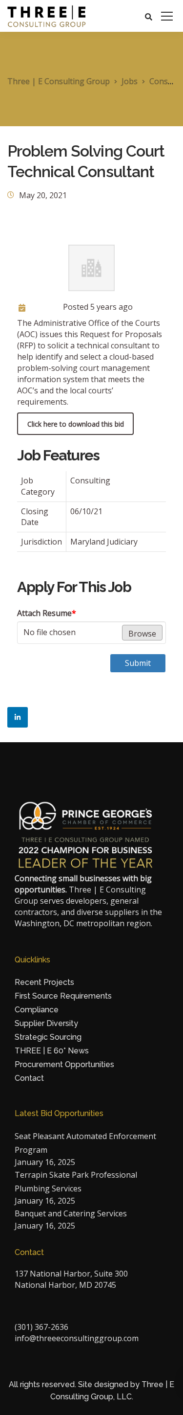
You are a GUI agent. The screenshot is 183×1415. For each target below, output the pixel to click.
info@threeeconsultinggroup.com (77, 1338)
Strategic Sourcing (48, 1037)
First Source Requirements (63, 996)
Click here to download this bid (75, 424)
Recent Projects (44, 982)
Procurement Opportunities (64, 1064)
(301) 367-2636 (41, 1327)
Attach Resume (46, 613)
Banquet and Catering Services (71, 1213)
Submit (138, 663)
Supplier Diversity (46, 1023)
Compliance (37, 1009)
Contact (29, 1078)
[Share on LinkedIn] (17, 717)
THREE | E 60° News (52, 1050)
